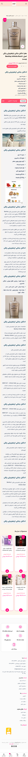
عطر (22, 15)
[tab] (23, 101)
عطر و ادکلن (17, 15)
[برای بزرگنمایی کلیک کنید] (22, 46)
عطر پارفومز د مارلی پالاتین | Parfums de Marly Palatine (7, 550)
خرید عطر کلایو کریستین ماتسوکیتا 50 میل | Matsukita (20, 550)
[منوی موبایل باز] (26, 3)
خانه (26, 15)
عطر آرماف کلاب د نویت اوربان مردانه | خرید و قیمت (7, 589)
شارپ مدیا (11, 744)
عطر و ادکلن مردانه (10, 15)
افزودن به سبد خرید (12, 66)
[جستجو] (2, 3)
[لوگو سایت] (14, 3)
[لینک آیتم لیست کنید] (14, 680)
